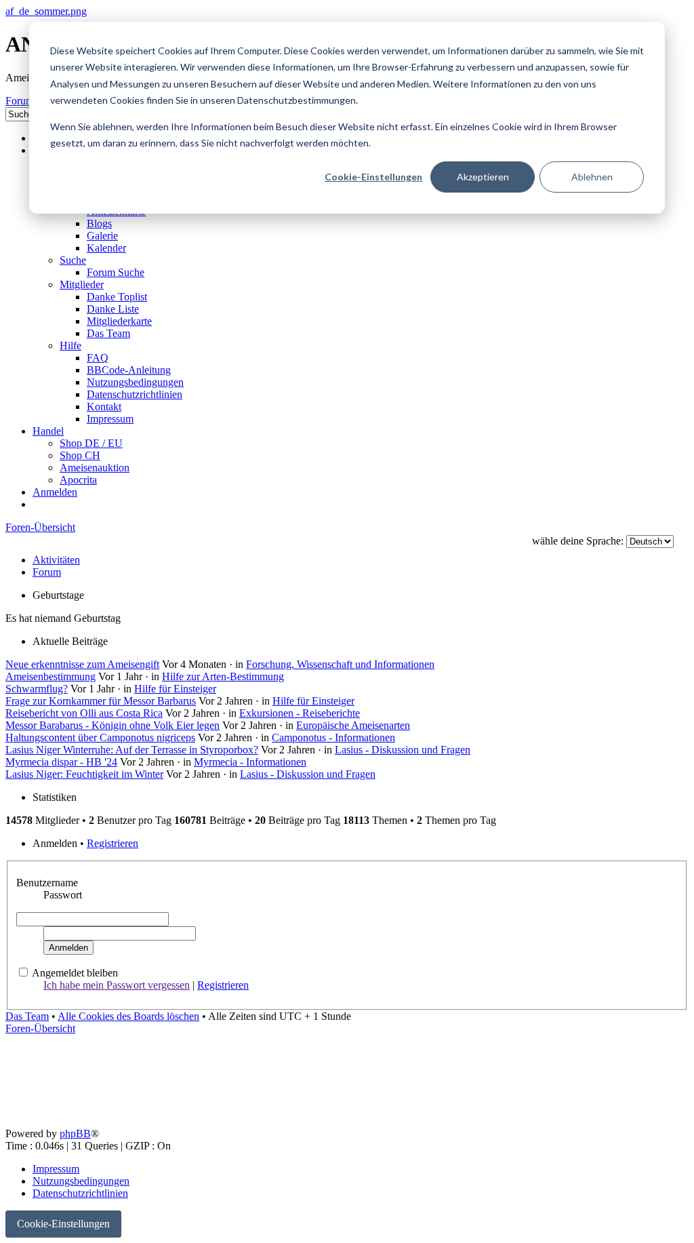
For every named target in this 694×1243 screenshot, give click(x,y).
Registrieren (112, 843)
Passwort (62, 895)
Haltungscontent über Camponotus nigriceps (100, 737)
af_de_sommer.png (46, 11)
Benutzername (47, 882)
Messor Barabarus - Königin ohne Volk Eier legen (112, 725)
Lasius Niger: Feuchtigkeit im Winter (84, 774)
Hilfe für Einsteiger (175, 688)
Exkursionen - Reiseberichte (299, 713)
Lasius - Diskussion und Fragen (402, 749)
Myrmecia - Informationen (250, 762)
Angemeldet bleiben (75, 973)
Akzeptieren (483, 176)
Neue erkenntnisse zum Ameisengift (82, 664)
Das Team (27, 1016)
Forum (47, 572)
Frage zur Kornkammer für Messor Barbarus (100, 701)
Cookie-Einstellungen (373, 176)
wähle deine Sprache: (578, 541)
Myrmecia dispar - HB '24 (61, 762)
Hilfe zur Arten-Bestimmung (223, 676)
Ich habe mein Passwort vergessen (116, 985)
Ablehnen (592, 176)
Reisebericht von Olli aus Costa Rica (84, 713)
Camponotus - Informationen (333, 737)
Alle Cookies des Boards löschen (128, 1016)
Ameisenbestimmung (50, 676)
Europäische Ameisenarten (353, 725)
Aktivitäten (56, 560)
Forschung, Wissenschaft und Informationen (340, 664)
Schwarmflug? (36, 688)
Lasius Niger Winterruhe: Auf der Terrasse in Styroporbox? (131, 749)
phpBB (75, 1133)
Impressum (56, 1169)
